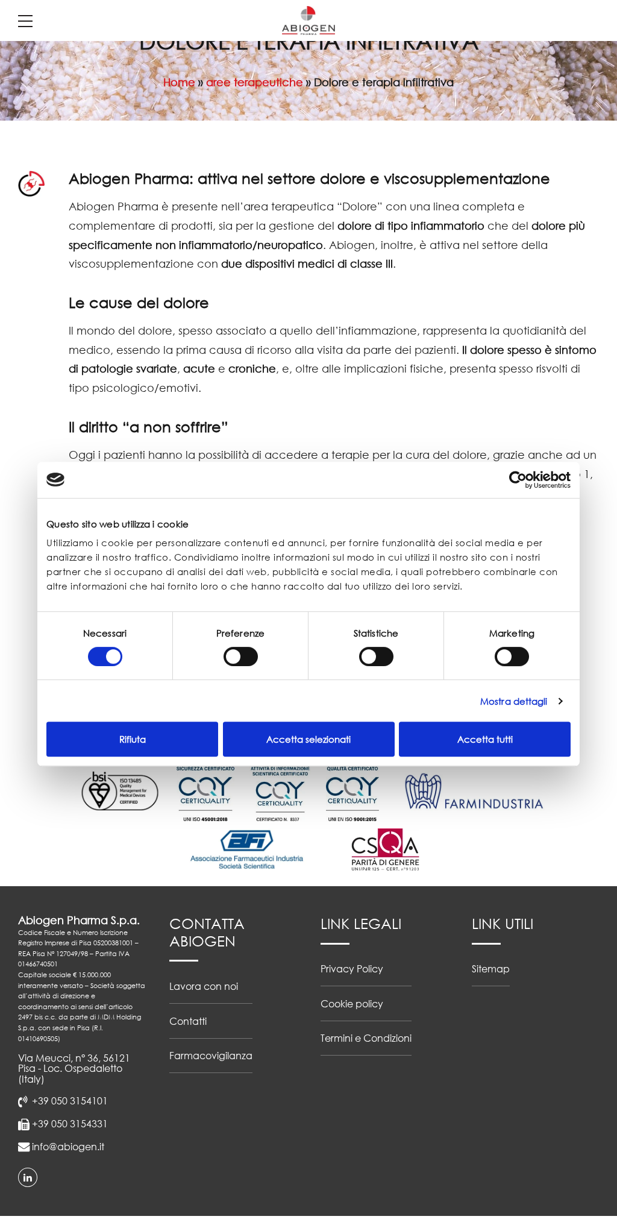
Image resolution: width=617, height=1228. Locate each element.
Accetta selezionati (308, 739)
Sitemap (491, 968)
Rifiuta (132, 739)
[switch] (241, 656)
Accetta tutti (485, 739)
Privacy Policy (352, 968)
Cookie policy (352, 1003)
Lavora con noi (203, 986)
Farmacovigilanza (210, 1055)
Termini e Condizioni (366, 1038)
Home (179, 82)
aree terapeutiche (254, 82)
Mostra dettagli (514, 701)
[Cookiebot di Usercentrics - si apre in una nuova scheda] (518, 480)
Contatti (188, 1021)
